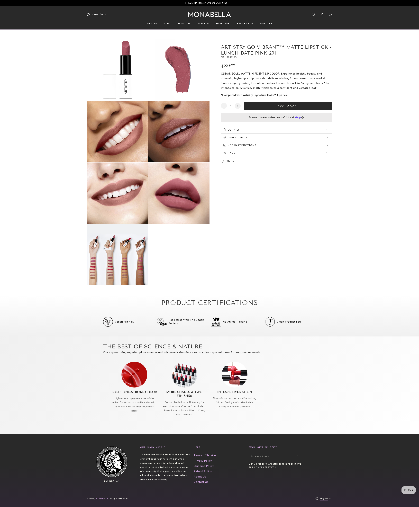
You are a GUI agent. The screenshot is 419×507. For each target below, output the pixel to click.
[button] (313, 14)
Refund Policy (203, 471)
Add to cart (288, 106)
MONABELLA (102, 498)
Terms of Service (205, 455)
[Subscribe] (299, 456)
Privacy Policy (203, 460)
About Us (200, 476)
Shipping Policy (204, 466)
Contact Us (201, 482)
